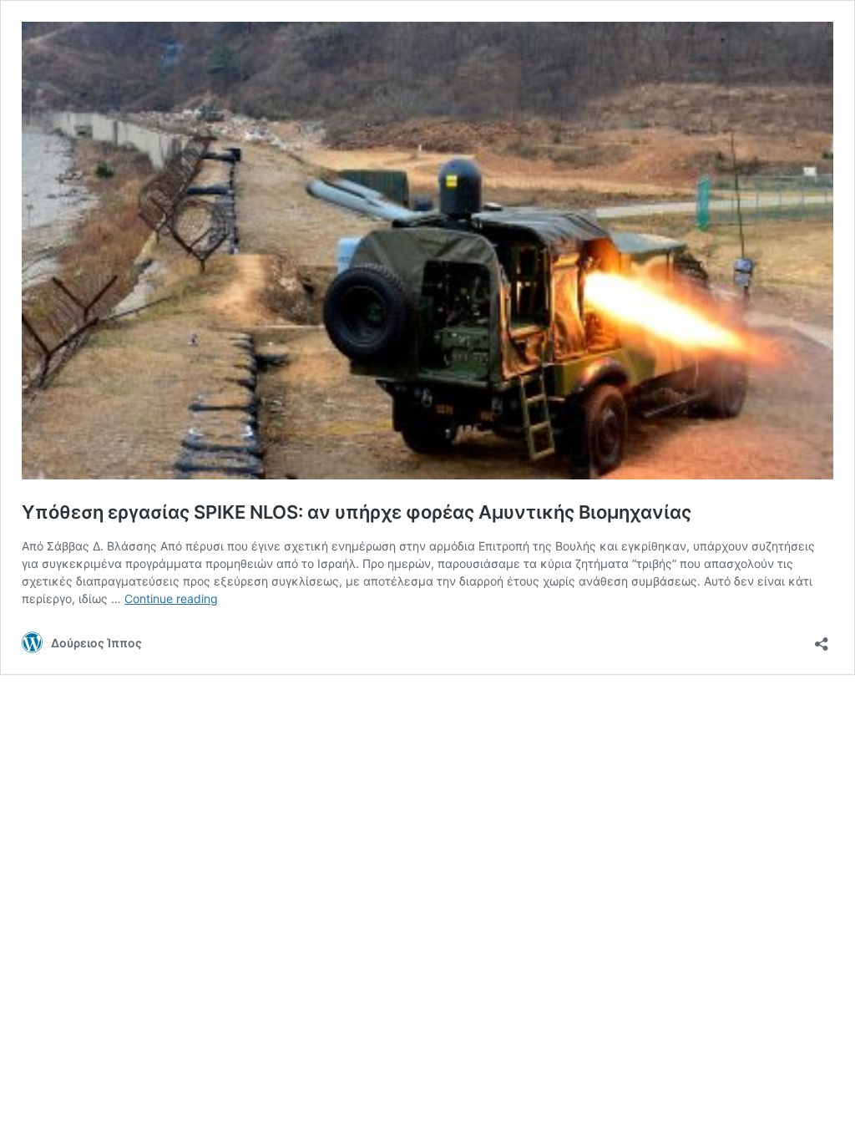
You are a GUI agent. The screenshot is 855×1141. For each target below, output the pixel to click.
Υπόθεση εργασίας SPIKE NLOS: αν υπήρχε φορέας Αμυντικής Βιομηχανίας (356, 512)
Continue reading (171, 598)
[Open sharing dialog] (821, 639)
